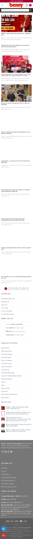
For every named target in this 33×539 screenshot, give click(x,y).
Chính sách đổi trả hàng (8, 477)
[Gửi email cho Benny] (5, 451)
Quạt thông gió (6, 357)
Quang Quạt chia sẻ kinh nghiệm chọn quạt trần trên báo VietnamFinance (18, 413)
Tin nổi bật (4, 308)
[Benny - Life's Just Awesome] (16, 5)
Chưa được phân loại (7, 298)
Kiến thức (4, 305)
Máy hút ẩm (5, 397)
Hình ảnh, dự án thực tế (8, 487)
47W (2, 385)
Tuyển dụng (5, 474)
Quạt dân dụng (6, 363)
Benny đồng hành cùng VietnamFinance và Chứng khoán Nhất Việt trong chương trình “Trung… (18, 419)
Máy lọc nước (5, 388)
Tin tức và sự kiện (6, 311)
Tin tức (3, 471)
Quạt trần (4, 391)
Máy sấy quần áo (6, 351)
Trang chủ (7, 524)
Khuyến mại (5, 302)
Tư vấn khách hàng (7, 314)
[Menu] (2, 5)
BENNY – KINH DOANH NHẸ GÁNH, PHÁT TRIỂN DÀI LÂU (17, 407)
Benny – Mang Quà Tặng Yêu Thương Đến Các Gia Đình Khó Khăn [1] (18, 430)
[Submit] (30, 10)
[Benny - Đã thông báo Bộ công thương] (19, 456)
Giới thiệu (4, 468)
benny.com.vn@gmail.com (14, 502)
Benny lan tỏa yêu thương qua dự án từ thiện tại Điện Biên (19, 425)
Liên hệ (13, 524)
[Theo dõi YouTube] (11, 451)
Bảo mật (16, 525)
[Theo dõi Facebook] (2, 451)
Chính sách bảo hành (8, 480)
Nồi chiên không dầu (8, 373)
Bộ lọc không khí (6, 379)
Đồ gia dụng (5, 370)
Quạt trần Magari (6, 354)
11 (23, 288)
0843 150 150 (24, 496)
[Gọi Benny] (8, 451)
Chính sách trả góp (7, 483)
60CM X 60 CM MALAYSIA (9, 394)
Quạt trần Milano (6, 360)
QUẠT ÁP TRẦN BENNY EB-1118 (11, 376)
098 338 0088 (11, 499)
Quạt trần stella (6, 366)
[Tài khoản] (30, 5)
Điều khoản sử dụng (22, 524)
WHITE (3, 382)
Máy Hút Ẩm (5, 348)
